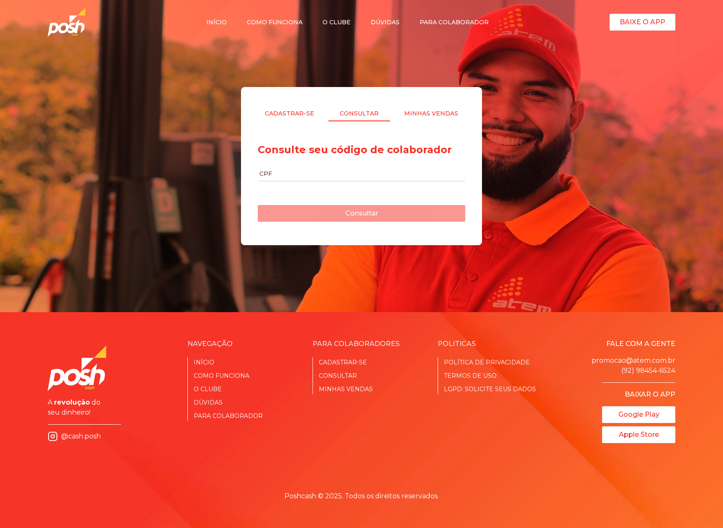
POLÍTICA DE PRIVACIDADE (487, 362)
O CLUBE (337, 22)
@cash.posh (81, 436)
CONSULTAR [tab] (359, 113)
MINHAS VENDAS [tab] (431, 113)
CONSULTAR (338, 375)
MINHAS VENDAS (346, 389)
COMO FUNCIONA (275, 22)
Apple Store (639, 434)
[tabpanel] (361, 179)
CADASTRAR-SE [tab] (289, 113)
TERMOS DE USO (470, 375)
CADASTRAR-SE (343, 362)
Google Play (638, 414)
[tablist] (361, 113)
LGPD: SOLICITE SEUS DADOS (490, 389)
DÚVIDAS (385, 22)
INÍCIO (216, 22)
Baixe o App (642, 22)
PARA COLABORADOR (454, 22)
